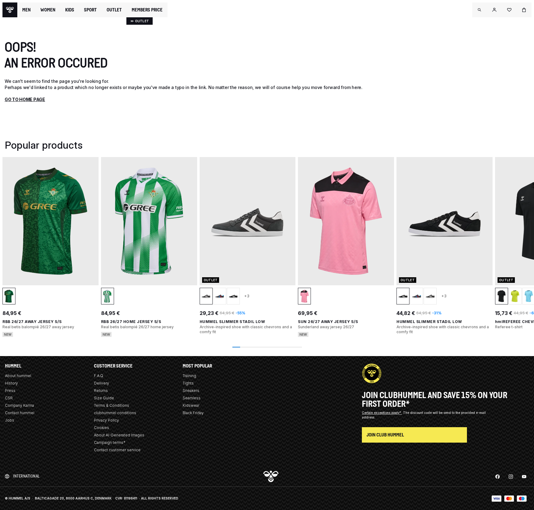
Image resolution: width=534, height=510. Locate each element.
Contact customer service (117, 450)
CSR (9, 398)
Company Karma (19, 405)
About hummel (18, 375)
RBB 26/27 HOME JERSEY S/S (131, 321)
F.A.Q (98, 375)
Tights (188, 383)
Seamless (192, 398)
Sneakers (191, 390)
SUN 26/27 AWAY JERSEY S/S (328, 321)
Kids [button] (69, 9)
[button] (479, 9)
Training (189, 375)
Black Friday (193, 412)
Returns (101, 390)
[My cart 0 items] (524, 9)
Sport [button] (90, 9)
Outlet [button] (114, 9)
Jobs (9, 420)
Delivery (101, 383)
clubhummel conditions (115, 412)
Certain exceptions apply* (382, 412)
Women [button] (47, 9)
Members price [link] (147, 9)
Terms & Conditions (111, 405)
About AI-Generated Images (119, 435)
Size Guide (104, 398)
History (11, 383)
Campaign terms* (109, 442)
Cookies (101, 427)
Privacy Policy (106, 420)
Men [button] (26, 9)
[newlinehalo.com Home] (9, 9)
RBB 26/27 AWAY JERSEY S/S (32, 321)
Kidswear (191, 405)
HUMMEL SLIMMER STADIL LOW (232, 321)
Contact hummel (19, 412)
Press (10, 390)
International (26, 476)
